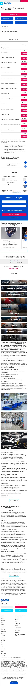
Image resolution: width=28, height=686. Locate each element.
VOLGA (22, 352)
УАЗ (6, 353)
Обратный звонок (7, 610)
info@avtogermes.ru (19, 603)
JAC (17, 346)
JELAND (25, 346)
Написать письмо (21, 610)
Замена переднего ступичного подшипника (10, 124)
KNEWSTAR (20, 348)
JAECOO (20, 346)
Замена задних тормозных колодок (8, 62)
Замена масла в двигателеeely (7, 78)
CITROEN (18, 345)
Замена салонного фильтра (7, 98)
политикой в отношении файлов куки (9, 679)
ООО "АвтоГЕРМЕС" (9, 657)
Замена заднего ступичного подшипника (10, 119)
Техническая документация (8, 29)
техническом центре (12, 141)
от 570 (24, 50)
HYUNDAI (13, 346)
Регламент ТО (5, 26)
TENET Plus (17, 352)
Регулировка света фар (6, 135)
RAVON (7, 351)
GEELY (25, 345)
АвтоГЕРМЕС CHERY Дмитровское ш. (9, 176)
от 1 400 (24, 76)
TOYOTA (3, 655)
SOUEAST (22, 351)
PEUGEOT (3, 351)
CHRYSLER (12, 345)
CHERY (8, 345)
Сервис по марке (13, 39)
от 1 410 (24, 128)
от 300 (24, 56)
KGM (15, 348)
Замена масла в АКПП (6, 67)
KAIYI (12, 348)
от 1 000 (24, 133)
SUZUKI (2, 352)
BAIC (16, 343)
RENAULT (12, 351)
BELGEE (20, 343)
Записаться (24, 53)
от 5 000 (24, 113)
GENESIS (3, 346)
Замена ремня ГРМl (5, 93)
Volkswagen (3, 653)
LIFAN (5, 349)
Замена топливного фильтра (7, 109)
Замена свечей (4, 104)
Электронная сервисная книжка (9, 31)
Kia (24, 348)
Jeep (10, 348)
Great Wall (8, 346)
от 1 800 (24, 102)
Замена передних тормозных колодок (9, 88)
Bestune (25, 343)
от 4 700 (24, 118)
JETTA (6, 348)
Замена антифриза (5, 52)
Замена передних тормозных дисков (9, 83)
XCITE (25, 352)
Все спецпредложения (14, 251)
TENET (12, 352)
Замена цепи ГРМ (5, 114)
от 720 (24, 107)
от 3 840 (24, 92)
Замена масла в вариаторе (7, 72)
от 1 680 (24, 61)
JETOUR (3, 348)
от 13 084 (24, 81)
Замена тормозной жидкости (7, 129)
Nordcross (15, 349)
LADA (2, 349)
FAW (22, 345)
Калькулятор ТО (14, 217)
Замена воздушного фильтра (7, 57)
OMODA (21, 349)
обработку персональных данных (16, 210)
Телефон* (3, 204)
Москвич (3, 353)
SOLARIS (17, 351)
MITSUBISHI (10, 349)
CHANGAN (3, 345)
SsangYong (7, 352)
